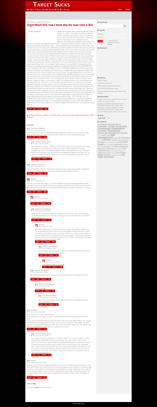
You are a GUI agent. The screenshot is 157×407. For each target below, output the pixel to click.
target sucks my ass (115, 155)
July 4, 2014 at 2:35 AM (49, 248)
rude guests (85, 115)
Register (109, 44)
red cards (72, 115)
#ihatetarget (103, 133)
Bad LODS (106, 135)
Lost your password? (113, 42)
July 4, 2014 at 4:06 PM (45, 286)
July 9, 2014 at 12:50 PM (49, 297)
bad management (106, 136)
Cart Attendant (124, 138)
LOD (112, 146)
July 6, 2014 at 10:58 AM (37, 312)
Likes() (32, 108)
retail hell (78, 115)
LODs (115, 146)
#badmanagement (114, 124)
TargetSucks (46, 115)
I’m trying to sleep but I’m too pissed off (115, 99)
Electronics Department (111, 142)
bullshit (115, 138)
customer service (117, 140)
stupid (113, 153)
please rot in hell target (106, 149)
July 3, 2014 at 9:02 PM (41, 198)
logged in (37, 387)
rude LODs (116, 151)
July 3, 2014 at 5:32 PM (37, 166)
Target (92, 115)
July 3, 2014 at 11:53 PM (42, 211)
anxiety (124, 133)
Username (101, 34)
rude (112, 151)
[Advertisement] (78, 15)
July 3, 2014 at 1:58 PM (42, 143)
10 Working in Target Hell (105, 83)
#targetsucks (114, 133)
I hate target (106, 147)
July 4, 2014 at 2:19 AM (45, 226)
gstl (115, 144)
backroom (100, 135)
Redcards (106, 151)
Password (100, 37)
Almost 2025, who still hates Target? (108, 88)
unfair (122, 155)
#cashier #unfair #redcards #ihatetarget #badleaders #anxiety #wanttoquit (112, 128)
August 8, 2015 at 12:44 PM (38, 362)
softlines (101, 153)
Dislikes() (42, 108)
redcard (116, 149)
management (123, 147)
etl (118, 142)
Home (120, 9)
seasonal (121, 151)
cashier (106, 139)
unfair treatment (106, 157)
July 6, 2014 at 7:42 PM (42, 335)
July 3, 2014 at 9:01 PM (37, 181)
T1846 (117, 153)
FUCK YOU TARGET (109, 144)
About (128, 9)
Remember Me (113, 40)
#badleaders (102, 124)
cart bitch (100, 140)
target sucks (30, 117)
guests (60, 115)
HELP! (99, 146)
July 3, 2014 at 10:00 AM (37, 130)
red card (121, 149)
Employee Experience (35, 115)
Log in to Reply (30, 139)
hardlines (125, 144)
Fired (54, 115)
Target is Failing (102, 80)
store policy (107, 153)
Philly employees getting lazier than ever (109, 86)
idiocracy (65, 115)
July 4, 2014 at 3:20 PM (41, 272)
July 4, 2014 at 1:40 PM (52, 262)
